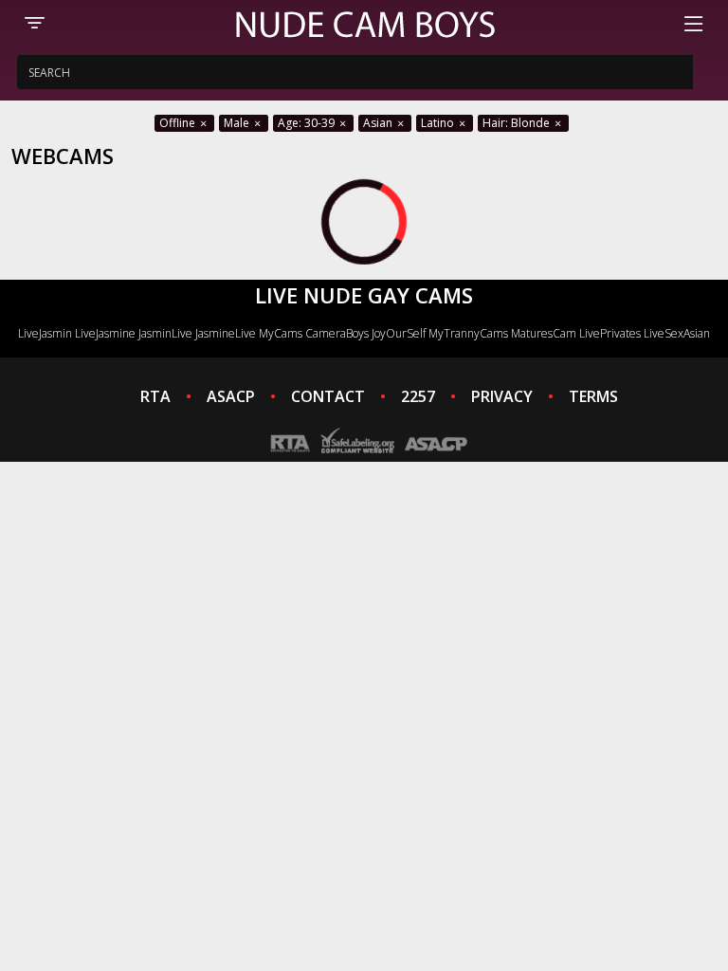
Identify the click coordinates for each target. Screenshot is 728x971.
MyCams (280, 333)
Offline (178, 123)
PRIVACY (502, 396)
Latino (439, 123)
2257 (418, 396)
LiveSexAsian (677, 333)
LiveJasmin (45, 333)
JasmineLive (225, 333)
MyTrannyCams (468, 333)
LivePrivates (610, 333)
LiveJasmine (105, 333)
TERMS (593, 396)
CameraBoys (337, 333)
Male (238, 123)
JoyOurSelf (399, 333)
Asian (379, 123)
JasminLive (165, 333)
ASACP (231, 396)
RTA (155, 396)
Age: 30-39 (307, 123)
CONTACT (328, 396)
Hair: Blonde (517, 123)
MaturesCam (543, 333)
